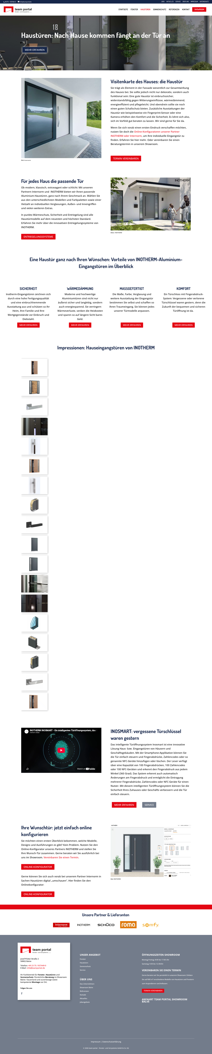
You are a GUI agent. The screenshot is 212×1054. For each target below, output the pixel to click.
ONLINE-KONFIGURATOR (38, 866)
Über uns (186, 1)
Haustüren (145, 9)
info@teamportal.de (36, 968)
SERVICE (149, 804)
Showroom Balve (87, 987)
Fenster (134, 9)
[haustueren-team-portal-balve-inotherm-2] (151, 229)
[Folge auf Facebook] (22, 993)
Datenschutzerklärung (111, 1042)
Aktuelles (170, 1)
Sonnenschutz (159, 9)
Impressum (194, 1)
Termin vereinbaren (126, 158)
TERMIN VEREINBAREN (153, 990)
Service (178, 1)
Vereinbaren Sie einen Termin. (62, 857)
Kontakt (186, 9)
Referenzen (174, 9)
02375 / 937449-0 (10, 2)
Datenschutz (204, 1)
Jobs (163, 1)
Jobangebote (85, 1002)
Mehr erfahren (35, 49)
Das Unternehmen (87, 984)
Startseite (123, 9)
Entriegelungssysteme (38, 236)
